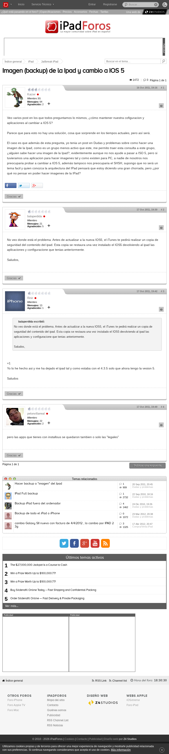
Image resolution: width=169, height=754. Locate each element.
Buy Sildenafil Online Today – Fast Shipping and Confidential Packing (53, 590)
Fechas (93, 11)
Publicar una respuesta (147, 465)
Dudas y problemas (142, 487)
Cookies (69, 739)
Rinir (30, 298)
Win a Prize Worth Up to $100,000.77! (33, 573)
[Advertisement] (36, 644)
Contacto (81, 739)
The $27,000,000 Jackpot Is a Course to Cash (38, 565)
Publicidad (95, 739)
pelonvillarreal (36, 413)
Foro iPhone (14, 700)
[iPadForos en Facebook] (74, 543)
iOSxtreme (133, 700)
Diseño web (111, 739)
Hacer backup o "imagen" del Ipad (38, 483)
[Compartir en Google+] (37, 185)
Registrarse (110, 4)
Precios (67, 11)
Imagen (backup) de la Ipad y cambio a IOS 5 (63, 71)
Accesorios (80, 11)
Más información (121, 749)
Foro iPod (132, 705)
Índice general (14, 680)
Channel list (119, 680)
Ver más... (11, 606)
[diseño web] (154, 12)
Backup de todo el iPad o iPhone (37, 513)
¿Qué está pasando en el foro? (19, 11)
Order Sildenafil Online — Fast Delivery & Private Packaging (47, 598)
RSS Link (101, 680)
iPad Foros (84, 27)
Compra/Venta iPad (142, 526)
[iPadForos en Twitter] (64, 543)
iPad (31, 61)
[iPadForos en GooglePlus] (84, 543)
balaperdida (34, 216)
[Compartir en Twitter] (24, 185)
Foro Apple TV (16, 705)
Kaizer (31, 94)
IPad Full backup (26, 493)
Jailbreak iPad (49, 61)
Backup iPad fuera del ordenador (38, 503)
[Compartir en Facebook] (11, 185)
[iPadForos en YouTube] (95, 543)
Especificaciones (50, 11)
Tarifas (104, 11)
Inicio (21, 4)
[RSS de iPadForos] (105, 543)
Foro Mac (13, 710)
